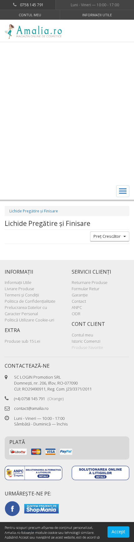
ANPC (77, 307)
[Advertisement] (67, 112)
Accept (118, 532)
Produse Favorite (87, 347)
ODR (76, 313)
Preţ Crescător (108, 236)
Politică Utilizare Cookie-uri (29, 320)
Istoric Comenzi (86, 341)
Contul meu (30, 14)
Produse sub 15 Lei (22, 341)
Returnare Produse (90, 282)
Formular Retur (85, 288)
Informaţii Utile (97, 14)
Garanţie (80, 295)
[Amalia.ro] (36, 31)
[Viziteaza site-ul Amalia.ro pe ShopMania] (41, 508)
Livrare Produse (19, 288)
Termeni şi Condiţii (22, 295)
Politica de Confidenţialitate (30, 301)
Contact (79, 301)
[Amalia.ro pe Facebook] (12, 508)
